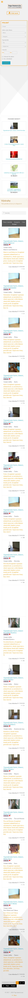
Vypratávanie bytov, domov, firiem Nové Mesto (13, 903)
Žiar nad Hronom (19, 818)
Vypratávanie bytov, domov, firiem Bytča (13, 376)
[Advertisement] (14, 91)
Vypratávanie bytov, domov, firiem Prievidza (14, 130)
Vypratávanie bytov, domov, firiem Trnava (13, 950)
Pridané (14, 224)
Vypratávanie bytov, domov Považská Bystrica (13, 632)
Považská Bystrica (8, 639)
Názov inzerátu (7, 222)
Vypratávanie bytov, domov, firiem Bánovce (13, 242)
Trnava (16, 955)
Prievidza (17, 561)
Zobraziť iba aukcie (9, 56)
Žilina (16, 337)
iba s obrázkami (8, 59)
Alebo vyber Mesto (7, 30)
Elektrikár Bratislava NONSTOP (14, 159)
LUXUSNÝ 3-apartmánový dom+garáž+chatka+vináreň (14, 190)
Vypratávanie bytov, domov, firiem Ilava (13, 858)
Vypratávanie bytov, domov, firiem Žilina (13, 331)
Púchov (16, 684)
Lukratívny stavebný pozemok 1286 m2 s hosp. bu (14, 173)
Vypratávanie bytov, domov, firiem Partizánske (13, 287)
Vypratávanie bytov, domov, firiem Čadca (13, 466)
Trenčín (16, 516)
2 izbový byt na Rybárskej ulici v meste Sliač (14, 145)
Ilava (15, 863)
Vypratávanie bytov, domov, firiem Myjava (13, 768)
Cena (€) (4, 49)
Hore (15, 995)
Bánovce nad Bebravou (10, 249)
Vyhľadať (6, 62)
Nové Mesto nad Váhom (10, 910)
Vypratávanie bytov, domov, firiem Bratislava (13, 723)
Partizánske (17, 292)
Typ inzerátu (5, 40)
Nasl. (7, 986)
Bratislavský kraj (19, 729)
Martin (16, 426)
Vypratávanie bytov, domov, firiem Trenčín (13, 511)
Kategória (17, 222)
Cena (23, 222)
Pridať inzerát (14, 13)
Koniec (13, 986)
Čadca (16, 471)
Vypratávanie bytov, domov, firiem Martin (13, 421)
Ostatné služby (7, 247)
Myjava (16, 774)
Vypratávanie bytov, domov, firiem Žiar (13, 813)
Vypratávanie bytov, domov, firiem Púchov (13, 679)
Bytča (16, 382)
